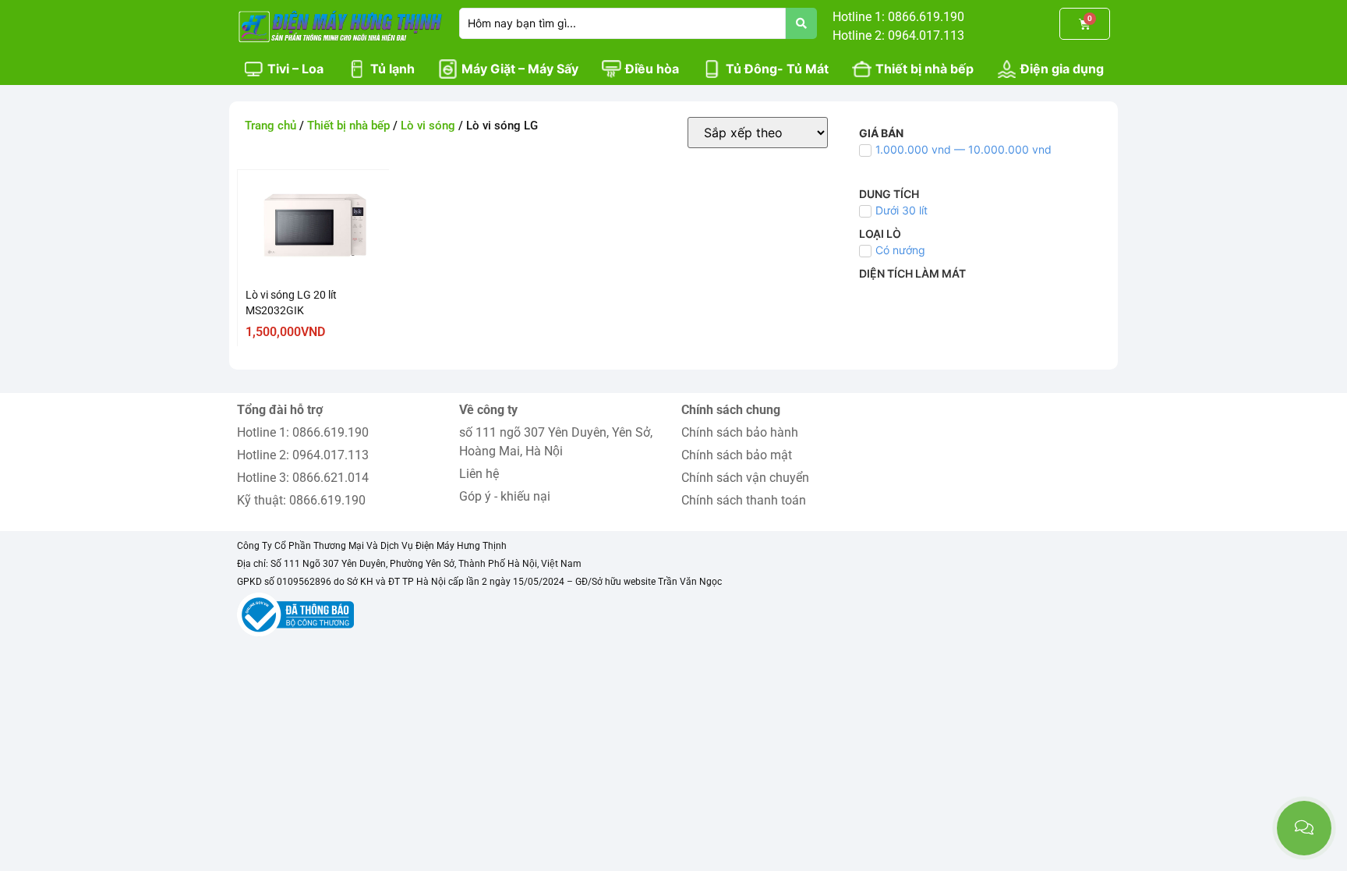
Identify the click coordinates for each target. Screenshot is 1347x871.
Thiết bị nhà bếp (348, 126)
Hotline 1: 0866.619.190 (303, 432)
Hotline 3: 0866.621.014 (303, 477)
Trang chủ (270, 126)
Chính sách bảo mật (736, 455)
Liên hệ (479, 473)
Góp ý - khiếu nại (504, 496)
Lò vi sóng (428, 126)
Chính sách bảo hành (739, 432)
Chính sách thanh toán (743, 500)
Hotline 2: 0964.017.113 (303, 455)
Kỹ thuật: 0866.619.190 (301, 500)
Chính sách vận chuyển (745, 477)
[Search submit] (801, 23)
